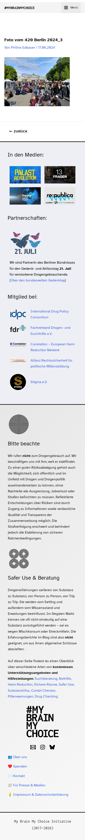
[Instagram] (42, 747)
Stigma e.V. (39, 382)
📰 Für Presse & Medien (26, 785)
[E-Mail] (33, 747)
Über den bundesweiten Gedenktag (38, 280)
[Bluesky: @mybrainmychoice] (52, 747)
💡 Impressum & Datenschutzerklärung (38, 794)
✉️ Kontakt (16, 776)
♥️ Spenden (17, 766)
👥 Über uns (17, 757)
